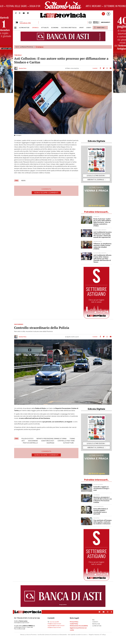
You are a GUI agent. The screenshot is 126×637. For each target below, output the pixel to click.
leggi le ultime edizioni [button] (96, 175)
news (23, 180)
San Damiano (33, 441)
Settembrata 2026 (25, 23)
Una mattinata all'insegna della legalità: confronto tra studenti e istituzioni (102, 522)
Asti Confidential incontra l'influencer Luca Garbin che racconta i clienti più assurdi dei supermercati (102, 234)
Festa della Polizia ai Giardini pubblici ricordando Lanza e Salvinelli (100, 511)
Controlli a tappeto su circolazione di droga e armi (101, 488)
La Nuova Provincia (26, 47)
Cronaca (39, 47)
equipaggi (50, 443)
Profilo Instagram (21, 13)
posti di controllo (30, 443)
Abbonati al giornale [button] (95, 179)
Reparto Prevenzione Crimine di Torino (52, 438)
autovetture (68, 443)
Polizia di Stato (27, 438)
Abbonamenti (105, 22)
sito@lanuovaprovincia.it (54, 627)
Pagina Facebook (17, 13)
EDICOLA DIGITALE (95, 22)
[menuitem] (24, 27)
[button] (108, 14)
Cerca (103, 13)
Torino (72, 438)
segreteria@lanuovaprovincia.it (56, 625)
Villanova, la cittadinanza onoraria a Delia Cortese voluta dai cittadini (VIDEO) (102, 246)
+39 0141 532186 (54, 621)
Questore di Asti (47, 441)
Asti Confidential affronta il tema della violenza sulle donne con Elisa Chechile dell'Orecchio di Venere (102, 258)
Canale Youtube (25, 13)
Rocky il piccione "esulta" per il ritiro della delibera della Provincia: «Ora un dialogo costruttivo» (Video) (102, 222)
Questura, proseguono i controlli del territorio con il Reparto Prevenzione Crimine (102, 499)
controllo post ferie (66, 441)
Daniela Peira (22, 68)
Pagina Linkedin (29, 13)
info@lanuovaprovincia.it (54, 623)
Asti (23, 441)
